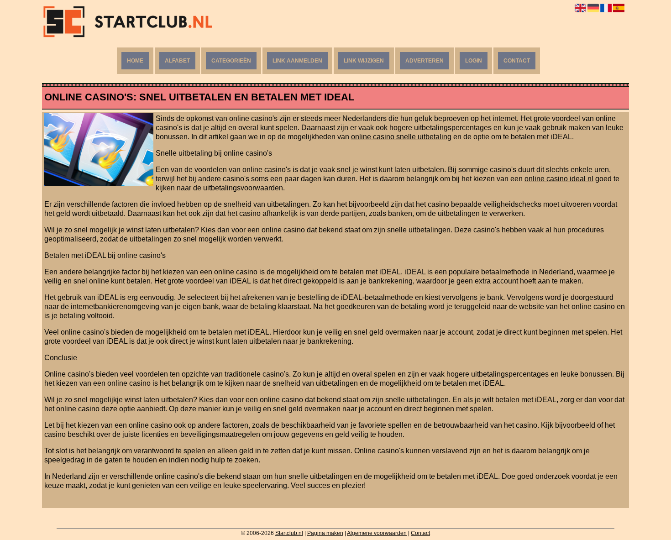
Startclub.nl (289, 533)
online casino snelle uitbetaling (401, 137)
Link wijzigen (364, 61)
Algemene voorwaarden (377, 533)
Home (135, 61)
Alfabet (177, 61)
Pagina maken (325, 533)
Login (473, 61)
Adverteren (424, 61)
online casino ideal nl (558, 179)
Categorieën (231, 61)
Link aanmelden (297, 61)
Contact (516, 61)
